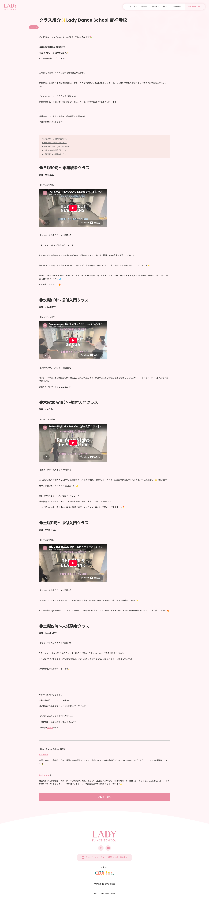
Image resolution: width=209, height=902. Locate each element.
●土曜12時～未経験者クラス (54, 154)
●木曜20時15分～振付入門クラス (56, 146)
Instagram (44, 775)
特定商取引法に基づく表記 (104, 884)
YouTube (43, 754)
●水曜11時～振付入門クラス (54, 143)
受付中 (50, 727)
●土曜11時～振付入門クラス (54, 150)
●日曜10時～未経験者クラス (54, 139)
